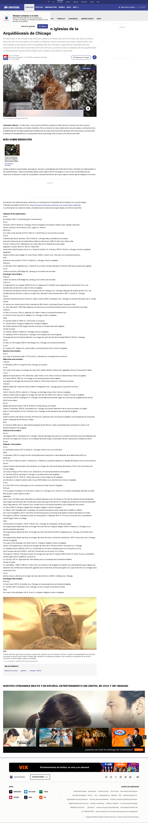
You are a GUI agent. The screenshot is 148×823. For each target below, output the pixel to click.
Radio (92, 2)
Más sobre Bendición (17, 139)
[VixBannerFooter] (74, 767)
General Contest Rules (97, 803)
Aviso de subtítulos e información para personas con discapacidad (116, 811)
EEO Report (91, 807)
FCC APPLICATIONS (88, 811)
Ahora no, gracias (28, 26)
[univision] (11, 7)
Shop (98, 2)
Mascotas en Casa (11, 671)
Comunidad (73, 19)
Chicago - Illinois (35, 671)
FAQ (120, 795)
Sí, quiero (42, 26)
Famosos (75, 2)
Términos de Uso (103, 791)
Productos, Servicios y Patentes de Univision (123, 799)
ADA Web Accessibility (79, 795)
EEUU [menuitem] (69, 7)
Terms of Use (114, 791)
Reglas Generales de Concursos (79, 803)
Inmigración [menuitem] (51, 7)
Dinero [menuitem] (62, 7)
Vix (53, 2)
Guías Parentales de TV (130, 795)
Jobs (95, 795)
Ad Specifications (104, 795)
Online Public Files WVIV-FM (128, 807)
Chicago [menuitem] (29, 7)
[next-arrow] (95, 623)
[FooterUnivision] (17, 777)
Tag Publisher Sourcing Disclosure (77, 799)
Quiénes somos (87, 19)
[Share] (95, 57)
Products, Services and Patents (99, 799)
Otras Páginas (38, 777)
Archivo (90, 795)
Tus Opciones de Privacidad (128, 803)
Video (99, 19)
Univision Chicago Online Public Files (107, 807)
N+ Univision (15, 55)
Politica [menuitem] (39, 7)
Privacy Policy (92, 791)
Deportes (84, 2)
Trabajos (61, 19)
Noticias (60, 2)
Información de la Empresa (128, 791)
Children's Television (112, 803)
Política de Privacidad (80, 791)
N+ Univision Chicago (9, 164)
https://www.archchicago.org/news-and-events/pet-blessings (55, 205)
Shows (68, 2)
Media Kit (114, 795)
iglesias (23, 671)
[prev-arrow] (3, 623)
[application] (50, 90)
